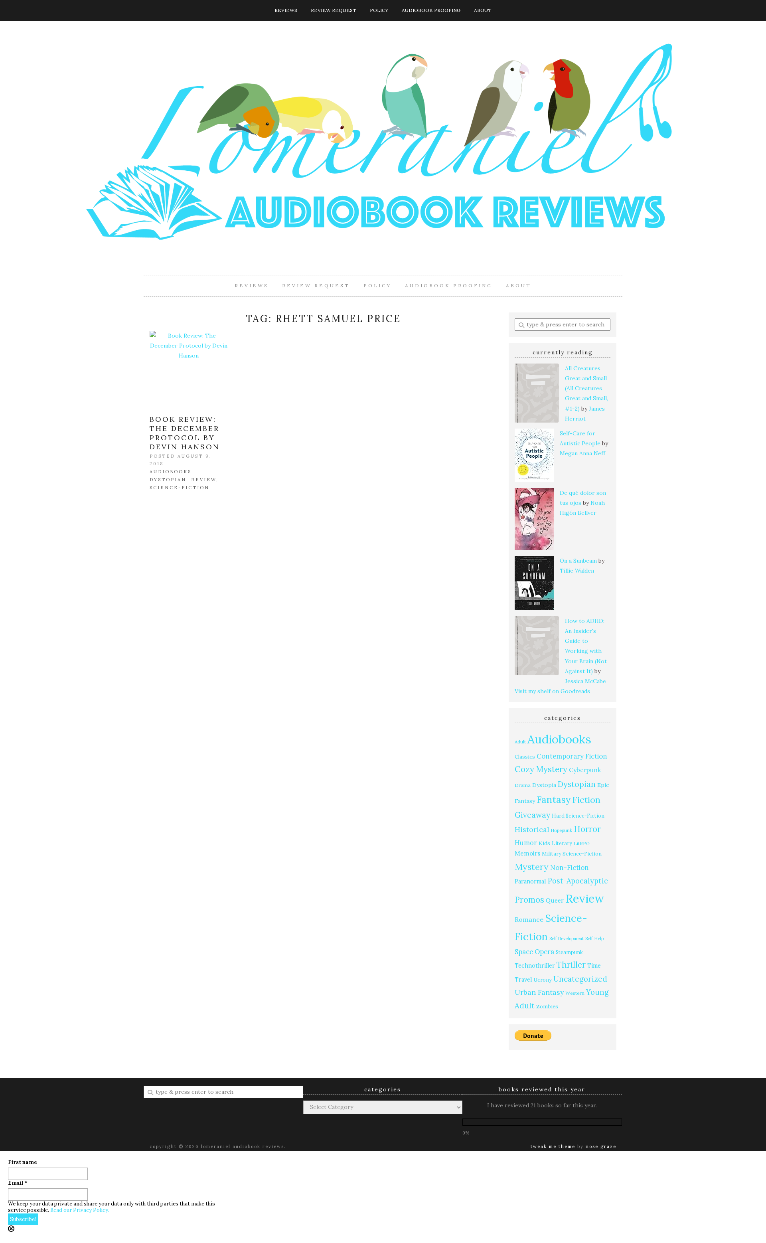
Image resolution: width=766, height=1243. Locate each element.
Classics (525, 756)
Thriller (571, 965)
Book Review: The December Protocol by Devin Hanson (185, 433)
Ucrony (542, 979)
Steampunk (569, 952)
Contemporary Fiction (572, 756)
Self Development (566, 938)
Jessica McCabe (585, 681)
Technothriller (535, 965)
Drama (523, 785)
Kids (544, 843)
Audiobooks (171, 471)
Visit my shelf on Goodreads (552, 691)
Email (18, 1183)
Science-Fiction (179, 487)
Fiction (586, 799)
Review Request (333, 10)
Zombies (547, 1006)
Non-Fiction (569, 867)
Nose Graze (601, 1146)
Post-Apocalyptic (578, 880)
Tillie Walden (577, 570)
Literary (562, 843)
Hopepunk (561, 830)
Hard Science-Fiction (578, 815)
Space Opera (534, 951)
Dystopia (544, 784)
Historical (532, 829)
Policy (379, 10)
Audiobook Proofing (431, 10)
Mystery (532, 866)
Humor (526, 842)
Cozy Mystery (541, 769)
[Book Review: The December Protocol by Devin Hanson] (188, 370)
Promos (529, 899)
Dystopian (168, 479)
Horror (587, 829)
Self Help (594, 938)
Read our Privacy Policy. (79, 1210)
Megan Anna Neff (582, 453)
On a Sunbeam (578, 560)
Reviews (285, 10)
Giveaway (532, 815)
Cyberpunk (585, 770)
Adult (520, 742)
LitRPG (582, 843)
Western (574, 993)
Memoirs (527, 853)
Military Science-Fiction (572, 853)
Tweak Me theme (553, 1146)
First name (22, 1162)
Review (203, 479)
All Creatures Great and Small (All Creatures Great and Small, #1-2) (586, 388)
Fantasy (554, 799)
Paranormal (530, 881)
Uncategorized (580, 979)
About (483, 10)
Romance (529, 919)
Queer (555, 900)
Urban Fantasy (539, 992)
